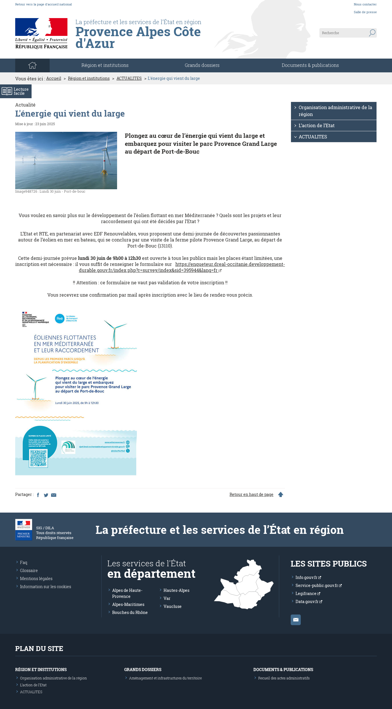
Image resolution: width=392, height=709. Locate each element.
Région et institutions (89, 78)
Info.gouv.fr (307, 577)
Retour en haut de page (251, 494)
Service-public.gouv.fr (317, 585)
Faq (23, 562)
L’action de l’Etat (317, 125)
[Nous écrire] (296, 620)
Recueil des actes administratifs (284, 678)
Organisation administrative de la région (335, 110)
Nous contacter (365, 4)
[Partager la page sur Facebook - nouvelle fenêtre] (37, 494)
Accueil (53, 78)
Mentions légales (36, 578)
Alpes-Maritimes (128, 604)
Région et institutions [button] (105, 65)
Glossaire (29, 570)
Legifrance (306, 593)
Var (167, 598)
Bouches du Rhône (130, 612)
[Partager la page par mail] (53, 494)
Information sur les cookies (45, 586)
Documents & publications (310, 65)
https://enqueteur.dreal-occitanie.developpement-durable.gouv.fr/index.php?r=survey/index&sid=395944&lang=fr (182, 267)
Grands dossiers (202, 65)
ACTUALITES (129, 78)
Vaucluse (173, 606)
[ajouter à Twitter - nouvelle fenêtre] (45, 494)
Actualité (25, 105)
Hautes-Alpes (176, 590)
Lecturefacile (21, 91)
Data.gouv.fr (307, 601)
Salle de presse (365, 12)
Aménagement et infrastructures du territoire (165, 678)
